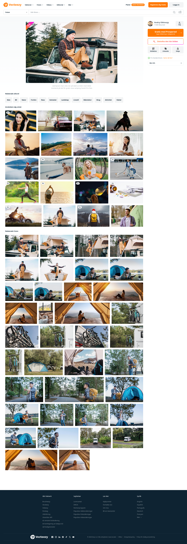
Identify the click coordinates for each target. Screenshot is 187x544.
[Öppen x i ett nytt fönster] (70, 537)
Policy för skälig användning (146, 537)
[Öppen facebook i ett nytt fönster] (52, 537)
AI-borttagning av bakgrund (52, 524)
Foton (39, 5)
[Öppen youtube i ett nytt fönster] (73, 537)
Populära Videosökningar (83, 517)
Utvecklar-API (47, 517)
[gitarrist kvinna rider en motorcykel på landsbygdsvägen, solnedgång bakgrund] (23, 216)
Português (141, 508)
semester (53, 100)
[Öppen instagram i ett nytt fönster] (56, 537)
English (139, 502)
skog (98, 100)
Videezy (45, 508)
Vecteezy (45, 505)
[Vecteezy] (12, 5)
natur (24, 100)
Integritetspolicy (129, 537)
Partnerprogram (79, 508)
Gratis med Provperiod (166, 33)
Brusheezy (46, 502)
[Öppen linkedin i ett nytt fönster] (59, 537)
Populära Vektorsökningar (83, 511)
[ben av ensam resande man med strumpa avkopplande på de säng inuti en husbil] (46, 313)
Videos (49, 5)
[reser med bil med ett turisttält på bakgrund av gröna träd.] (43, 362)
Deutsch (140, 511)
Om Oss (106, 508)
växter (118, 100)
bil (16, 100)
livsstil (76, 100)
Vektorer (28, 5)
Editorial (60, 5)
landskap (65, 100)
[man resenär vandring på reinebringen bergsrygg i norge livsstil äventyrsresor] (93, 216)
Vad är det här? (167, 58)
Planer (128, 5)
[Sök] (174, 12)
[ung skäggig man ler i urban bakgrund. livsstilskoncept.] (127, 216)
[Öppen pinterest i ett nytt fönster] (63, 537)
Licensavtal (78, 502)
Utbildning (46, 514)
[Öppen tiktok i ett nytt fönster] (66, 537)
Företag (45, 511)
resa (43, 100)
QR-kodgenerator (48, 527)
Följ (179, 25)
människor (88, 100)
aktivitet (108, 100)
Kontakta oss (107, 505)
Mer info (152, 63)
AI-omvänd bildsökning (50, 520)
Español (140, 505)
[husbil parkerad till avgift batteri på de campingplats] (95, 438)
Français (140, 514)
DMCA (76, 505)
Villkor (120, 537)
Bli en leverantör (109, 511)
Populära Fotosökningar (82, 514)
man (8, 100)
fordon (33, 100)
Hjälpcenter (107, 502)
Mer (69, 5)
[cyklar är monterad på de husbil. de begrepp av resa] (127, 313)
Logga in (176, 5)
